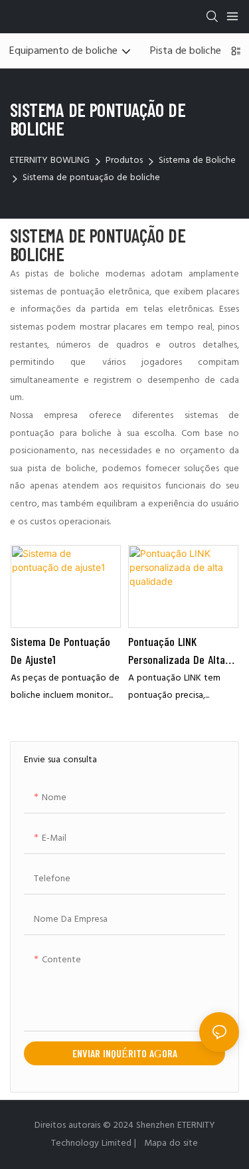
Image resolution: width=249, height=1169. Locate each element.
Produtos (124, 160)
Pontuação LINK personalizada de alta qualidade (176, 651)
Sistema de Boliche (197, 160)
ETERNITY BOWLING (50, 160)
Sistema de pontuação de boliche (91, 177)
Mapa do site (169, 1143)
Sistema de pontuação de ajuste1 (60, 650)
